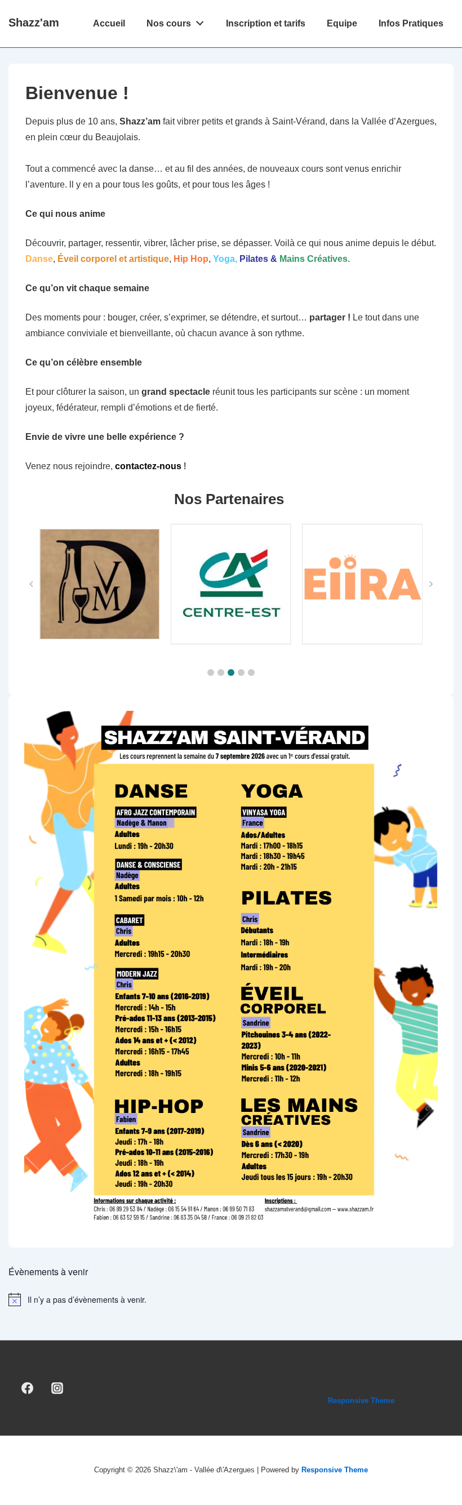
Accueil (109, 23)
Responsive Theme (361, 1400)
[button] (210, 672)
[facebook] (27, 1388)
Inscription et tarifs (265, 23)
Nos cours (168, 23)
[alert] (231, 1299)
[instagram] (57, 1388)
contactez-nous (148, 466)
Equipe (342, 23)
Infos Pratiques (411, 23)
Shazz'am (33, 22)
